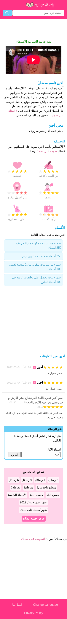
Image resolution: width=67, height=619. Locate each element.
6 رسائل (14, 480)
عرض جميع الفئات (33, 518)
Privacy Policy (33, 613)
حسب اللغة (36, 495)
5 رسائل (27, 480)
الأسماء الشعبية (16, 495)
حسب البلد (53, 495)
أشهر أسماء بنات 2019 (33, 509)
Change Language (45, 604)
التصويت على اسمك (33, 538)
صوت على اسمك (46, 151)
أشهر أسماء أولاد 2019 (33, 502)
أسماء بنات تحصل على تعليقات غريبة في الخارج (36, 280)
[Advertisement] (33, 29)
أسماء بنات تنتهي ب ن (41, 256)
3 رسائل (53, 480)
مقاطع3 (16, 487)
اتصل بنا (17, 604)
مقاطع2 (29, 487)
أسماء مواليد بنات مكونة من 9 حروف (38, 245)
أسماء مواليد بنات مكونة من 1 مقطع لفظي (35, 267)
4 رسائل (40, 480)
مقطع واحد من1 (46, 487)
